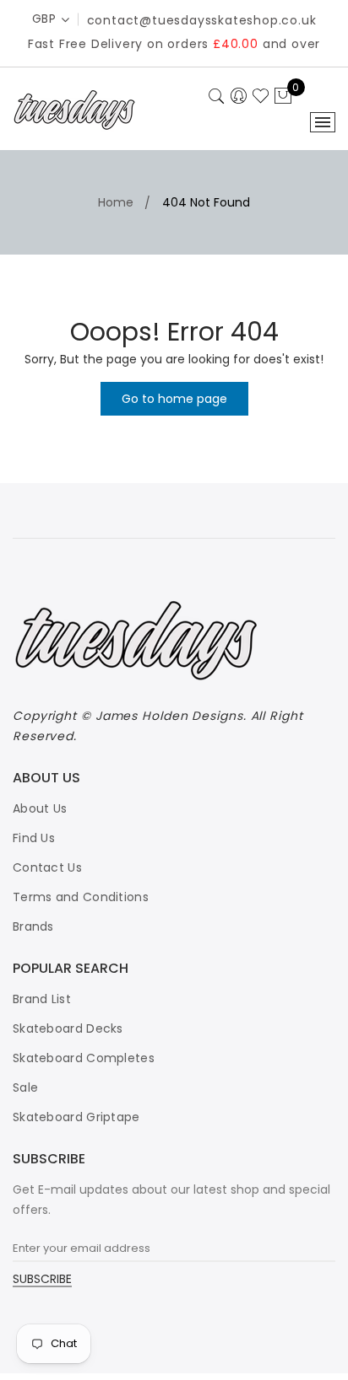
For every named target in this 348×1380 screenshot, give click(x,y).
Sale (25, 1087)
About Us (40, 808)
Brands (33, 926)
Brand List (42, 999)
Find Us (34, 838)
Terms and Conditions (81, 897)
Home (115, 202)
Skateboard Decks (68, 1028)
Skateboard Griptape (76, 1117)
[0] (283, 97)
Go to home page (174, 398)
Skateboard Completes (84, 1058)
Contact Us (47, 867)
